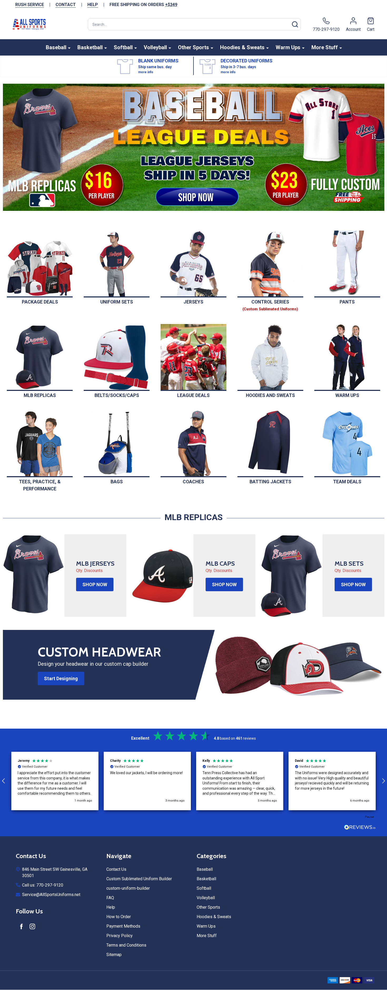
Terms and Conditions (126, 945)
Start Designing (61, 678)
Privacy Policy (119, 935)
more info (145, 72)
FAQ (110, 897)
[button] (193, 147)
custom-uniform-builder (128, 888)
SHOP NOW (94, 584)
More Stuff (324, 47)
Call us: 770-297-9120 (42, 885)
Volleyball (155, 47)
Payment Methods (123, 926)
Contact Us (116, 869)
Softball (123, 47)
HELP (92, 4)
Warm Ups (288, 47)
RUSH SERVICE (29, 4)
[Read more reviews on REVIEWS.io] (360, 828)
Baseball (56, 47)
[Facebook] (21, 926)
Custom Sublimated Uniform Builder (139, 878)
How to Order (118, 916)
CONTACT (66, 4)
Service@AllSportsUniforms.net (51, 894)
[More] (69, 47)
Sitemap (114, 954)
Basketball (90, 47)
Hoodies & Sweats (242, 47)
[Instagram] (32, 926)
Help (110, 907)
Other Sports (193, 47)
